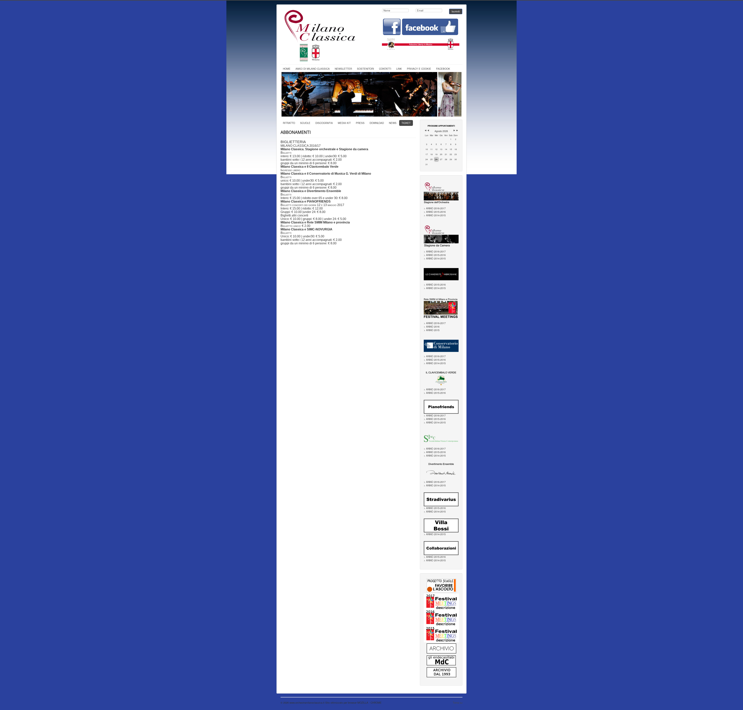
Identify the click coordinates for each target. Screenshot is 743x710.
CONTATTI (385, 68)
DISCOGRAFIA (324, 123)
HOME (286, 68)
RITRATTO (289, 123)
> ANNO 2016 (431, 326)
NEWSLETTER (343, 68)
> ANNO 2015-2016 (435, 212)
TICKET (406, 123)
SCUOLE (305, 123)
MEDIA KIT (344, 123)
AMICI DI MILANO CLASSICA (312, 68)
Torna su (457, 702)
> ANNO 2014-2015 (435, 215)
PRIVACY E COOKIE (419, 68)
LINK (399, 68)
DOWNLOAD (377, 123)
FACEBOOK (443, 68)
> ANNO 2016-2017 (435, 208)
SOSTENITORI (365, 68)
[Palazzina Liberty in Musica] (420, 43)
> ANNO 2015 (431, 330)
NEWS (392, 123)
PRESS (360, 123)
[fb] (420, 26)
